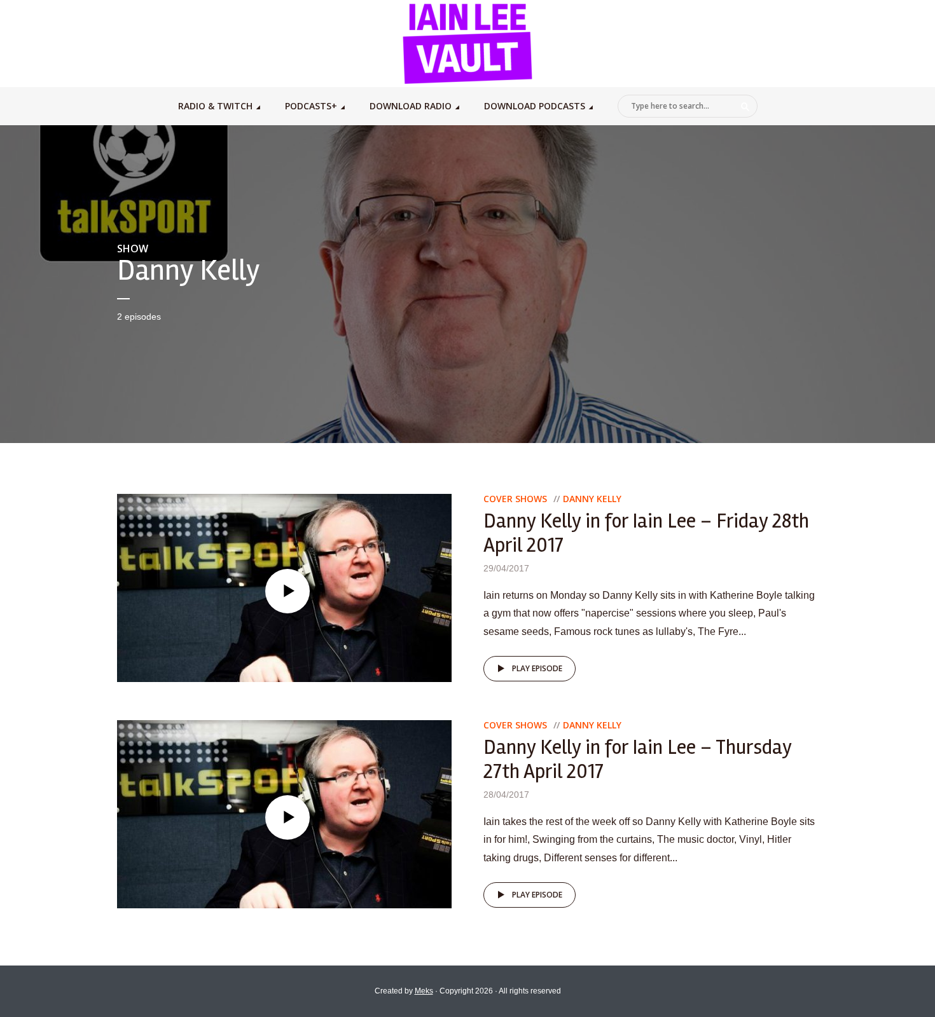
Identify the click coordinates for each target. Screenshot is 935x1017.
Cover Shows (515, 499)
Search (745, 106)
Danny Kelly (592, 499)
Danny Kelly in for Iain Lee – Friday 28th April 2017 (646, 532)
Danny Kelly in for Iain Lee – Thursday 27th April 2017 (637, 759)
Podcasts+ (311, 106)
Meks (424, 990)
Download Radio (411, 106)
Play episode (537, 668)
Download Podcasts (534, 106)
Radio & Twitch (215, 106)
